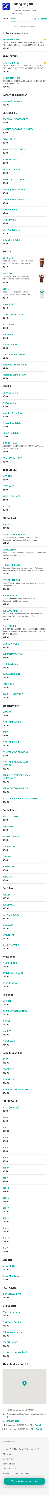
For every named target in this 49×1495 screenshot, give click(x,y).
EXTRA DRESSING (11, 229)
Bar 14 (6, 1208)
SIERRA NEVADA (11, 945)
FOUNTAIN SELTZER (13, 314)
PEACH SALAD (10, 1342)
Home (5, 1449)
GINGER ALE (9, 304)
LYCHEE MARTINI (11, 580)
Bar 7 (5, 1147)
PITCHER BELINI (11, 742)
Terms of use (9, 1464)
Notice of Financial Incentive (16, 1474)
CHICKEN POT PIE (12, 78)
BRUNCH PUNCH (11, 443)
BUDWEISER (9, 866)
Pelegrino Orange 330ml (15, 364)
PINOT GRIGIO (10, 963)
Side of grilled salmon (13, 199)
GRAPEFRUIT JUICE (12, 413)
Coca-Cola (8, 258)
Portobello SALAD (12, 1322)
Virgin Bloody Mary (12, 1276)
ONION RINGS (9, 139)
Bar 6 (5, 1137)
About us (7, 1454)
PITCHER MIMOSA (12, 722)
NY (11, 1449)
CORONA (7, 856)
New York (18, 1449)
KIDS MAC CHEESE (12, 1294)
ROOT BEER (8, 324)
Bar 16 (6, 1228)
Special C (7, 524)
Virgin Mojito (9, 1266)
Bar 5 (5, 1117)
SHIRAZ (6, 1021)
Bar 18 (6, 1238)
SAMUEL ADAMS (11, 836)
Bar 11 (6, 1187)
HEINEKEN (8, 826)
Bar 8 (5, 1157)
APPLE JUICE (9, 402)
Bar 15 (6, 1218)
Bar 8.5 (6, 1167)
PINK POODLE (9, 626)
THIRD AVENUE (10, 664)
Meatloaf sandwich (12, 101)
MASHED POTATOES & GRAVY (18, 129)
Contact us (8, 1459)
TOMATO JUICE (11, 433)
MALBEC (7, 1031)
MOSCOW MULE (11, 643)
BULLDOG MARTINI (12, 610)
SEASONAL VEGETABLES (15, 119)
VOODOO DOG (10, 595)
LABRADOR (8, 684)
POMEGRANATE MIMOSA (15, 752)
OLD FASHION (9, 549)
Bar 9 (5, 1177)
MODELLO (8, 925)
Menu (5, 18)
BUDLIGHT (8, 876)
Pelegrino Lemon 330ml (14, 374)
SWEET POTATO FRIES (14, 179)
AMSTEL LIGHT (10, 816)
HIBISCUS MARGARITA (14, 534)
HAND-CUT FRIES (11, 169)
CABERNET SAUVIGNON (15, 1011)
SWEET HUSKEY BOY (13, 694)
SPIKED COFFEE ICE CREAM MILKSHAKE (17, 777)
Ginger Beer (8, 334)
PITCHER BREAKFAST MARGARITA (20, 798)
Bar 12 (6, 1198)
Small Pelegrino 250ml (14, 354)
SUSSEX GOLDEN (11, 674)
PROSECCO (8, 1069)
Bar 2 (5, 1248)
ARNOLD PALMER (11, 496)
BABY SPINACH (10, 159)
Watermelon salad (12, 1312)
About (13, 18)
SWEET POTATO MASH (14, 149)
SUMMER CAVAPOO (13, 654)
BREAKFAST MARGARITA (15, 788)
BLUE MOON (9, 904)
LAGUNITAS (9, 935)
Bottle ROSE (9, 1079)
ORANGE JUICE (10, 392)
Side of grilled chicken (14, 189)
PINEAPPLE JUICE (12, 423)
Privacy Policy (9, 1469)
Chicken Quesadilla (12, 1332)
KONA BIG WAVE (11, 914)
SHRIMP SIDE (9, 219)
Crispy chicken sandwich (15, 1352)
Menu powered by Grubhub (24, 27)
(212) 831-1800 (17, 13)
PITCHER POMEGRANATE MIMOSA (15, 764)
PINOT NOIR (9, 1041)
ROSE (5, 1059)
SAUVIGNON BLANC (13, 973)
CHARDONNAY (10, 983)
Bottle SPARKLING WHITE (16, 1089)
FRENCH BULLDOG (12, 565)
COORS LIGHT (10, 846)
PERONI (6, 894)
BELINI (6, 732)
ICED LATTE (9, 506)
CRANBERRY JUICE (12, 458)
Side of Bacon (10, 209)
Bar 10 (6, 1127)
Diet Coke (7, 273)
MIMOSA (7, 712)
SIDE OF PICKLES (11, 240)
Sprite (6, 289)
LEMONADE (8, 486)
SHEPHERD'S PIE (11, 39)
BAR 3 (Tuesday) (11, 1107)
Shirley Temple (10, 344)
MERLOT (7, 1001)
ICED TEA (7, 476)
